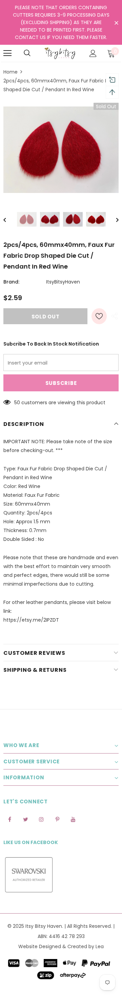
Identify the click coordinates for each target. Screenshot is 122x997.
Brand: (11, 281)
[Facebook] (9, 819)
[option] (61, 149)
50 (17, 402)
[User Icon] (93, 53)
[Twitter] (25, 819)
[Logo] (60, 53)
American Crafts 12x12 (59, 959)
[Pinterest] (57, 819)
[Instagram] (41, 819)
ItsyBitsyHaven (63, 281)
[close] (116, 23)
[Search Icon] (27, 53)
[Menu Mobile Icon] (7, 53)
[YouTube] (73, 819)
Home (10, 72)
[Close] (117, 950)
